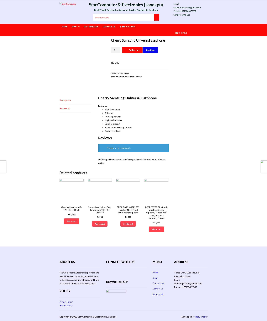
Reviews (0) (65, 108)
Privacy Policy (66, 301)
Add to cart (134, 50)
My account (128, 27)
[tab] (76, 100)
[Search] (156, 17)
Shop (74, 27)
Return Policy (66, 305)
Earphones (124, 73)
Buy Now (150, 50)
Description (65, 100)
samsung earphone (133, 76)
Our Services (91, 27)
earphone (120, 76)
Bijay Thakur (201, 317)
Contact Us (109, 27)
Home (64, 27)
